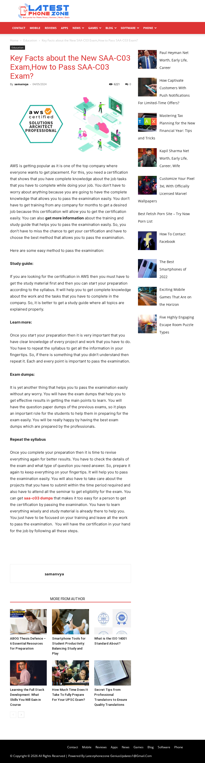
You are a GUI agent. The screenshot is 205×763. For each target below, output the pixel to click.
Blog (109, 28)
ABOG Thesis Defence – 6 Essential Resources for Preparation (28, 643)
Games (93, 28)
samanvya (21, 84)
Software (128, 28)
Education (30, 40)
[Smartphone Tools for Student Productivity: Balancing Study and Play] (70, 621)
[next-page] (21, 715)
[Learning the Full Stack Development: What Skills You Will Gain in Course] (28, 673)
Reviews (50, 28)
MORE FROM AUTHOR (67, 599)
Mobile (35, 28)
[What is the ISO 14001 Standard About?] (112, 621)
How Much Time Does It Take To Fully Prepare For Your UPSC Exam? (70, 695)
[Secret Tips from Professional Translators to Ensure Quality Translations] (112, 673)
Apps (64, 28)
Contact (18, 28)
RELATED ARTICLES (28, 599)
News (76, 28)
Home (14, 40)
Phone (148, 28)
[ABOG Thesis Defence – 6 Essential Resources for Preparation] (28, 621)
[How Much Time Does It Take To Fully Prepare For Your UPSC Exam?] (70, 673)
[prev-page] (13, 715)
